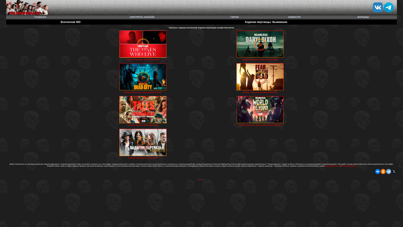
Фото (201, 179)
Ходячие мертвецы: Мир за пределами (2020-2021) (260, 125)
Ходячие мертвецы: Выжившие (266, 21)
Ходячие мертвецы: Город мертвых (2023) (142, 92)
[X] (394, 171)
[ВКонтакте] (377, 171)
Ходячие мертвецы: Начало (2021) (143, 158)
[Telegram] (388, 171)
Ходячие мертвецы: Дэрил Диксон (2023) (260, 60)
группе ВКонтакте (332, 166)
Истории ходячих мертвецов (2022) (143, 125)
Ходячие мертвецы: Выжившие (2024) (143, 60)
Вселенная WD (71, 21)
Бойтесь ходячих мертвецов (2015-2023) (260, 92)
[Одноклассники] (383, 171)
